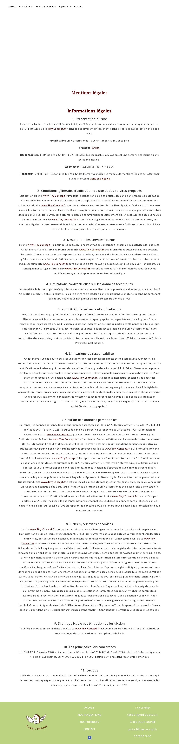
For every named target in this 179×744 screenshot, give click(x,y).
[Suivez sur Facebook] (89, 737)
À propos (63, 6)
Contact (78, 6)
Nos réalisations (44, 6)
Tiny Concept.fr (57, 128)
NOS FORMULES (89, 721)
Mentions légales (100, 178)
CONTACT (89, 729)
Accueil (12, 6)
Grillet (95, 147)
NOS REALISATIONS (89, 714)
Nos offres (24, 6)
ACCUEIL (89, 707)
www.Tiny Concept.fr (55, 195)
